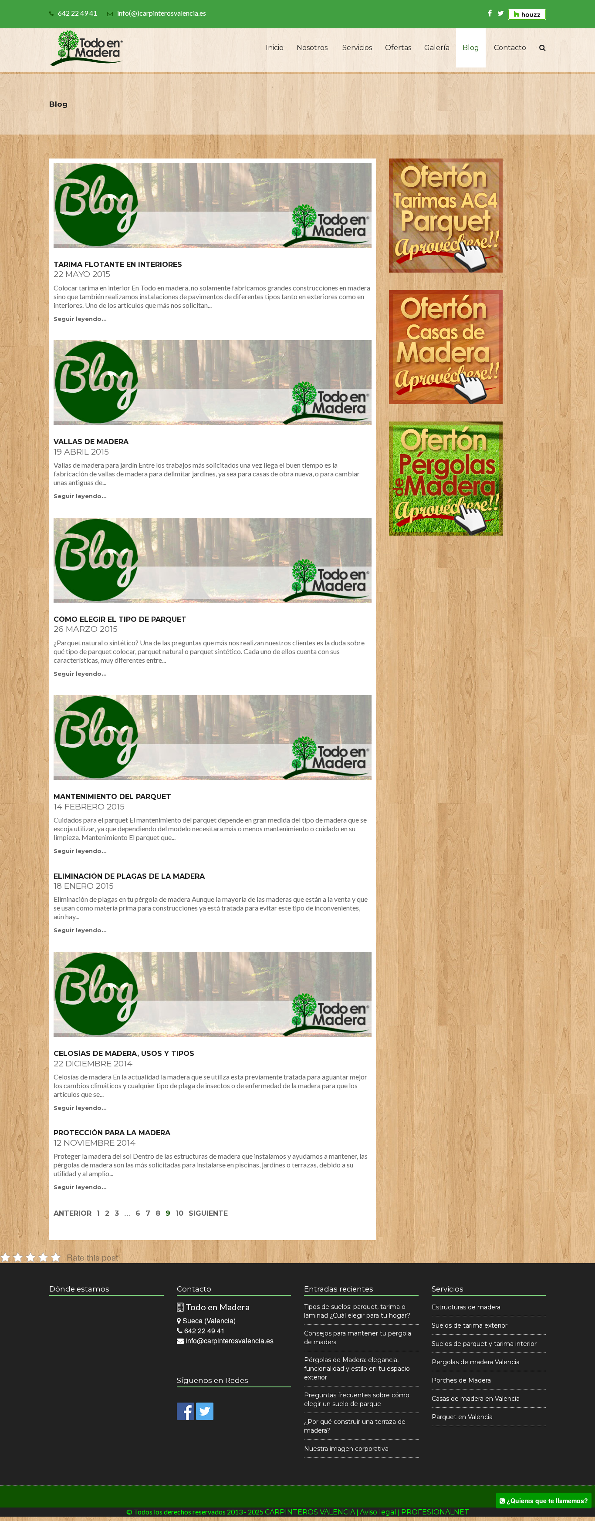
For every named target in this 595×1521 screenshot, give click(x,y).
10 (179, 1213)
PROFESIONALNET (435, 1512)
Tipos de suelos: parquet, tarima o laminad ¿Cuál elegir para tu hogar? (357, 1311)
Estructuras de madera (466, 1307)
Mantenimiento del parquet (112, 797)
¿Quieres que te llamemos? (546, 1500)
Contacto (509, 48)
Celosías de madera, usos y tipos (124, 1054)
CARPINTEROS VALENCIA (310, 1512)
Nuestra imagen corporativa (346, 1449)
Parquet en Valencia (462, 1417)
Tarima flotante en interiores (118, 265)
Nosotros (312, 48)
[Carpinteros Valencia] (87, 45)
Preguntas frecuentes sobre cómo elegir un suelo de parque (356, 1399)
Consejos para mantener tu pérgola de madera (357, 1337)
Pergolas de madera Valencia (476, 1362)
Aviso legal (378, 1512)
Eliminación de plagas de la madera (129, 876)
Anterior (72, 1213)
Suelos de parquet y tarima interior (484, 1344)
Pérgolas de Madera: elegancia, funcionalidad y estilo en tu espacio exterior (357, 1368)
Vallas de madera (91, 442)
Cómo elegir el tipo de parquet (120, 620)
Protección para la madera (112, 1133)
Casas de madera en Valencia (476, 1399)
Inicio (274, 48)
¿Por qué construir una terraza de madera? (355, 1426)
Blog (471, 48)
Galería (437, 48)
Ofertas (398, 48)
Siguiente (208, 1213)
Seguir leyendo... (80, 318)
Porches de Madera (461, 1380)
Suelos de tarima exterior (469, 1325)
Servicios (356, 48)
